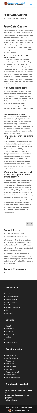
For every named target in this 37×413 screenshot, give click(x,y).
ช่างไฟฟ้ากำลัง (10, 334)
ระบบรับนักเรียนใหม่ (11, 294)
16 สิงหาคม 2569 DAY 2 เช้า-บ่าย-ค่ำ (15, 237)
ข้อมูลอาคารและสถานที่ (12, 372)
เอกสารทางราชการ (11, 302)
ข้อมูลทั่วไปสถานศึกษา (12, 355)
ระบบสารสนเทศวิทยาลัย (12, 297)
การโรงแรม (9, 340)
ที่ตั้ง (7, 310)
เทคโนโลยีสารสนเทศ (11, 343)
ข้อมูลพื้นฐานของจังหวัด (13, 378)
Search (29, 224)
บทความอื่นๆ (9, 313)
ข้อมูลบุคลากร (10, 361)
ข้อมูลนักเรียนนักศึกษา (12, 358)
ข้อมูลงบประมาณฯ (11, 366)
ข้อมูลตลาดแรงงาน (11, 375)
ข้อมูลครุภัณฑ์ (10, 369)
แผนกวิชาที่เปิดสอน (11, 299)
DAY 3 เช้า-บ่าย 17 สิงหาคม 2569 (14, 234)
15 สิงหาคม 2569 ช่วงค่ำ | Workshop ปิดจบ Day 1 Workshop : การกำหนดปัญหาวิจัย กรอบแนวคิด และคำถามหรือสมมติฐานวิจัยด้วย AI (18, 242)
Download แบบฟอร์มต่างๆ (14, 305)
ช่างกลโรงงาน (10, 329)
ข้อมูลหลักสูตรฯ (10, 364)
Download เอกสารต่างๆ (13, 308)
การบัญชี (8, 337)
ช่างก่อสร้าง (9, 332)
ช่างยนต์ (8, 326)
